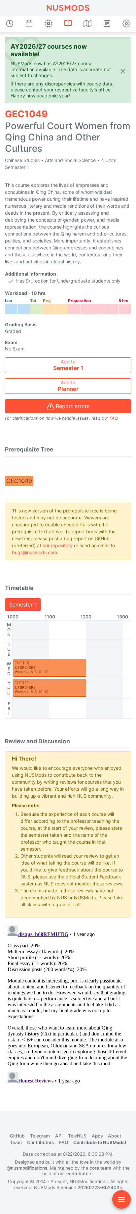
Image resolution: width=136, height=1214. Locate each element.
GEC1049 (19, 480)
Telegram (40, 1135)
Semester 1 (23, 604)
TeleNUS (77, 1135)
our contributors (75, 1173)
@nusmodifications (27, 1168)
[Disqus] (68, 1005)
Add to (68, 365)
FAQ (114, 418)
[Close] (123, 71)
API (59, 1135)
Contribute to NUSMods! (99, 1142)
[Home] (68, 8)
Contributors (40, 1142)
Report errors (72, 406)
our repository (58, 545)
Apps (97, 1135)
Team (16, 1142)
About (114, 1135)
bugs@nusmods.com (34, 552)
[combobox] (68, 365)
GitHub (17, 1135)
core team (100, 1168)
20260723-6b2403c (100, 1187)
